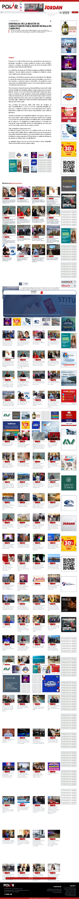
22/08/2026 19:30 (8, 624)
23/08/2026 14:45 (23, 522)
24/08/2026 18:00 (22, 198)
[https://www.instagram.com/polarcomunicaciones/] (21, 8)
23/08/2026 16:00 (53, 502)
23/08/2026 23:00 (8, 461)
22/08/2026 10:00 (53, 704)
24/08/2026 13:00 (52, 236)
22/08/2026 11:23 (23, 704)
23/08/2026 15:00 (8, 522)
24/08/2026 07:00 (38, 441)
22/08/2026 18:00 (8, 644)
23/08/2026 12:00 (8, 543)
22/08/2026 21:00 (23, 604)
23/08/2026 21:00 (38, 461)
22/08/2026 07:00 (38, 738)
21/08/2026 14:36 (23, 873)
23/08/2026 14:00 (38, 522)
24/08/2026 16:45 (52, 198)
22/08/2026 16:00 (53, 644)
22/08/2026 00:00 (53, 771)
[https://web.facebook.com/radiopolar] (21, 4)
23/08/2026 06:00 (53, 563)
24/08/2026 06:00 (53, 441)
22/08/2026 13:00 (38, 665)
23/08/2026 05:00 (8, 583)
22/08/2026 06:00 (53, 738)
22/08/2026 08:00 (23, 738)
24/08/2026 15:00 (22, 236)
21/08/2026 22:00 (23, 805)
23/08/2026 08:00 (23, 563)
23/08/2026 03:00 (38, 583)
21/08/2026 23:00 (8, 805)
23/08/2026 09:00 (8, 563)
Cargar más (31, 878)
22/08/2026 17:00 (38, 644)
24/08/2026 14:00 (37, 236)
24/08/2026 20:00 (9, 339)
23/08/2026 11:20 (23, 543)
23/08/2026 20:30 (53, 461)
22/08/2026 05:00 (8, 771)
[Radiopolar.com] (1, 12)
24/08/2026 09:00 (52, 256)
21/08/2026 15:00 (8, 873)
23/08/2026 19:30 (23, 482)
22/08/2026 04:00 (23, 771)
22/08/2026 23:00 (53, 583)
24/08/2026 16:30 (7, 217)
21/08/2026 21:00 (38, 805)
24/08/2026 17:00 (37, 198)
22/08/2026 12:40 (53, 665)
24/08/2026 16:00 (37, 217)
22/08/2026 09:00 (8, 738)
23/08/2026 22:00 (23, 461)
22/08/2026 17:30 (23, 644)
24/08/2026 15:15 (7, 236)
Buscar (75, 12)
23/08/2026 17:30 (23, 502)
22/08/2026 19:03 (23, 624)
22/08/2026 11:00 (38, 704)
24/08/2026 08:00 (23, 441)
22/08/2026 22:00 (8, 604)
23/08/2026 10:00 (53, 543)
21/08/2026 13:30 (53, 873)
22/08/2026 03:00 (38, 771)
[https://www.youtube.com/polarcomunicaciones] (21, 10)
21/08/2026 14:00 (38, 873)
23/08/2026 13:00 (53, 522)
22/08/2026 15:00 (8, 665)
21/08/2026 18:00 (23, 839)
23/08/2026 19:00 (38, 482)
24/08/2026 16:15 (22, 217)
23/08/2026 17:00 (38, 502)
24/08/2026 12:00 (7, 256)
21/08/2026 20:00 (53, 805)
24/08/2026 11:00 (22, 256)
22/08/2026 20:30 (38, 604)
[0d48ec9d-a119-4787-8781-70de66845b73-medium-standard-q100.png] (10, 9)
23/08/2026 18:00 (8, 502)
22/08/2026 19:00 (38, 624)
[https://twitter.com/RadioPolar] (21, 6)
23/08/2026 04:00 (23, 583)
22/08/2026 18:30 (53, 624)
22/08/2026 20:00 (53, 604)
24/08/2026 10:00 (37, 256)
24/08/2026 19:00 (7, 198)
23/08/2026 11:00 (38, 543)
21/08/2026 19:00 (8, 839)
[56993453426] (21, 3)
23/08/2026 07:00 (38, 563)
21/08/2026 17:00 (38, 839)
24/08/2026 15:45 (52, 217)
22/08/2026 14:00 (23, 665)
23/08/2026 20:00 (8, 482)
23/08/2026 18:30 (53, 482)
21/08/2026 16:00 (53, 839)
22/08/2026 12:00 (8, 704)
